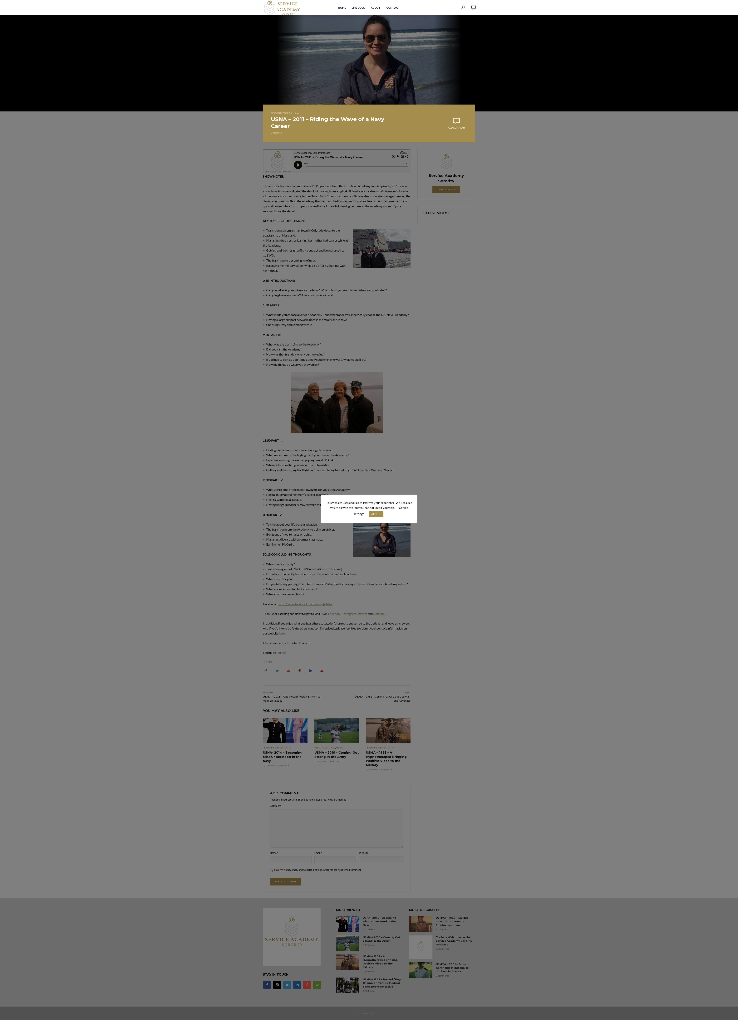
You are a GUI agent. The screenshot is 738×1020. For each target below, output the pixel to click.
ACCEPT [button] (376, 514)
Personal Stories (281, 113)
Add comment (456, 127)
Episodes (358, 7)
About (376, 7)
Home (342, 7)
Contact (393, 7)
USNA (296, 113)
